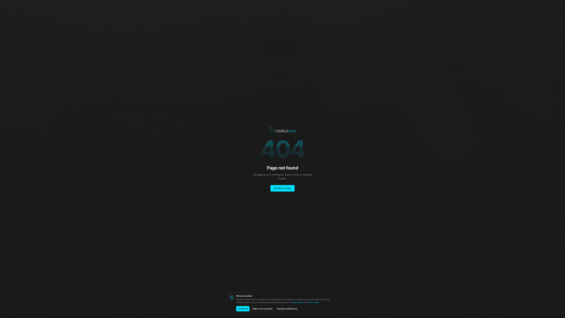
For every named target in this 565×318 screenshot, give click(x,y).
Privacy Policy (313, 302)
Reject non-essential (262, 308)
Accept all (243, 308)
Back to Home (284, 188)
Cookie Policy (297, 302)
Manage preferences (287, 308)
